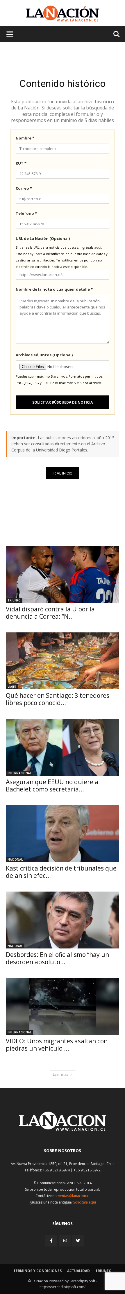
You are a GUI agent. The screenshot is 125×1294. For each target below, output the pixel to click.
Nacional (15, 859)
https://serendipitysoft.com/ (62, 1286)
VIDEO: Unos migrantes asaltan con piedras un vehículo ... (57, 1044)
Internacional (19, 773)
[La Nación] (62, 14)
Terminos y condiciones (37, 1270)
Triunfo (14, 600)
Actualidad (78, 1270)
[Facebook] (51, 1240)
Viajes (12, 687)
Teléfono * (26, 213)
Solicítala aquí (84, 1202)
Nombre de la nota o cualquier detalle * (54, 289)
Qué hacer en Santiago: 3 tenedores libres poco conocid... (57, 699)
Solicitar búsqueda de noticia (62, 402)
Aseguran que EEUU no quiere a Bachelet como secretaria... (52, 785)
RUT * (21, 163)
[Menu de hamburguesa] (10, 34)
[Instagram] (65, 1240)
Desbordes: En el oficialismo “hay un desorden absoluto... (57, 958)
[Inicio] (62, 1129)
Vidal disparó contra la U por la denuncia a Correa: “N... (50, 612)
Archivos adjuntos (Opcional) (44, 354)
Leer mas (60, 1074)
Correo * (24, 188)
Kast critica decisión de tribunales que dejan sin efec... (61, 872)
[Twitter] (78, 1240)
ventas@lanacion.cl (74, 1195)
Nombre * (25, 138)
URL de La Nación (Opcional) (43, 238)
